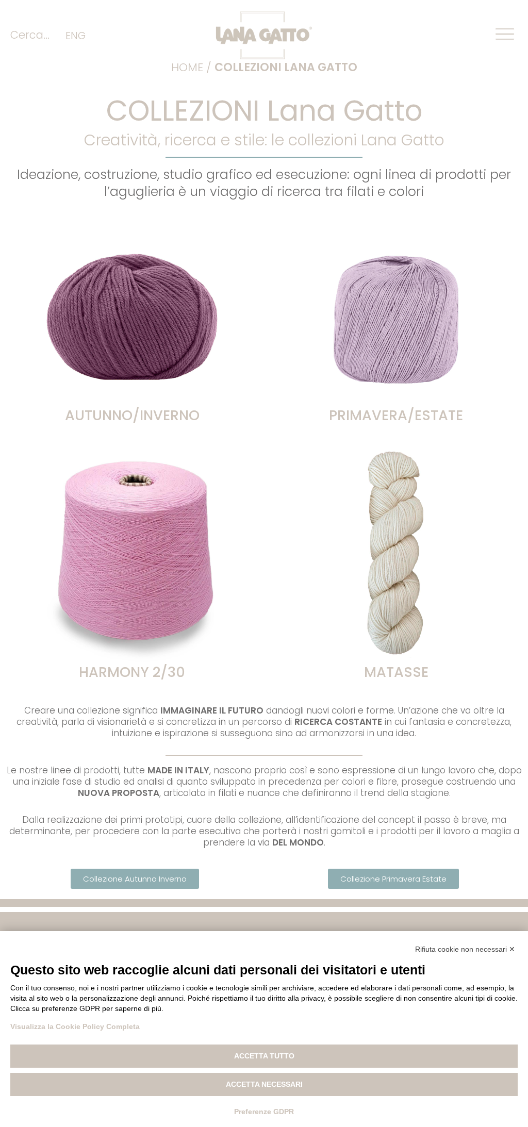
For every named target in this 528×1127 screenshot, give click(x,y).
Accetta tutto (264, 1056)
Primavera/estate (396, 415)
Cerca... (30, 34)
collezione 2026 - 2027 (132, 337)
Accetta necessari (264, 1084)
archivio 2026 (396, 313)
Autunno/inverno (132, 415)
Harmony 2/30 (132, 672)
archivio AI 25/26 (132, 313)
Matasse (396, 672)
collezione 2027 (396, 337)
